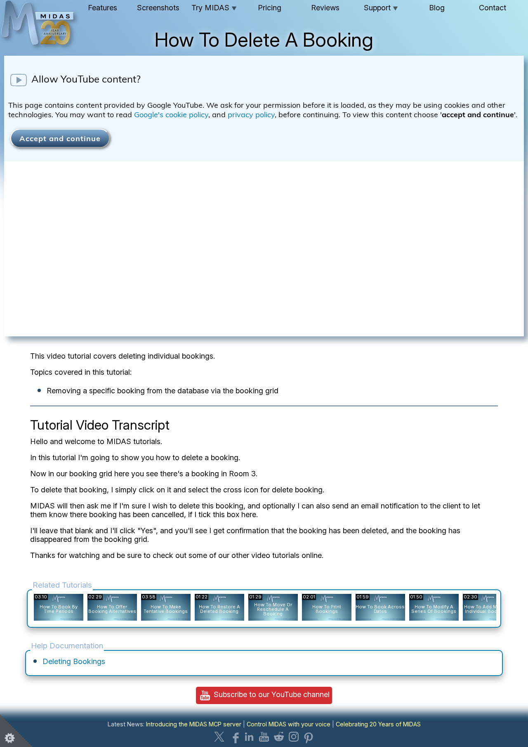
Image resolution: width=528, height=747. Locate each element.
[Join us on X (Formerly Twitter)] (219, 736)
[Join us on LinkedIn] (249, 736)
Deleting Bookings (73, 661)
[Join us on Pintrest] (308, 736)
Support (381, 7)
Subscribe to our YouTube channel (271, 694)
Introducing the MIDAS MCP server (193, 724)
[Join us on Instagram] (293, 736)
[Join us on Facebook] (234, 736)
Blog (437, 7)
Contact (492, 7)
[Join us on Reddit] (278, 736)
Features (102, 7)
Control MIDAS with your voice (288, 724)
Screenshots (158, 7)
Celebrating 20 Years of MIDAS (378, 724)
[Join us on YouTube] (264, 736)
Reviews (325, 7)
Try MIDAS (214, 7)
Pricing (269, 7)
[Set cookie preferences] (16, 730)
